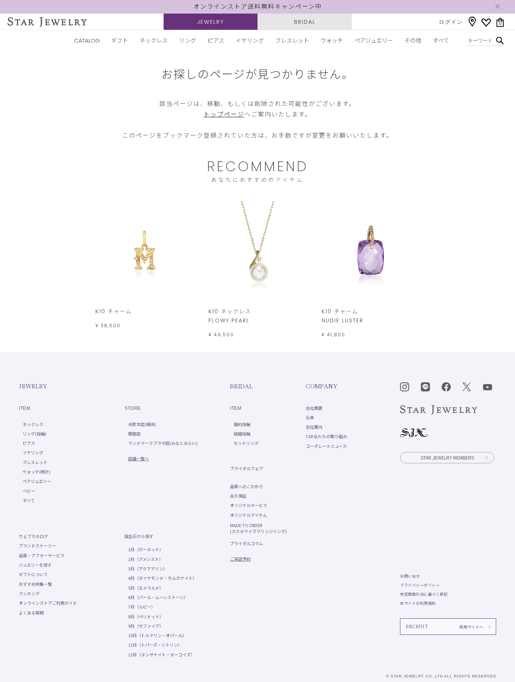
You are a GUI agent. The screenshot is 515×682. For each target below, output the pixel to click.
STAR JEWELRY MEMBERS (447, 457)
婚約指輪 (242, 424)
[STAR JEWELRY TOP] (47, 22)
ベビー (29, 491)
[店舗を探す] (472, 22)
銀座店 (134, 434)
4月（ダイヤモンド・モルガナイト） (162, 578)
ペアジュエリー (373, 40)
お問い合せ (410, 576)
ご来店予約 (240, 559)
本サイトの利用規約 (418, 603)
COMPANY (321, 386)
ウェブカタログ (33, 536)
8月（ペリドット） (146, 616)
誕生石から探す (138, 536)
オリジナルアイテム (248, 515)
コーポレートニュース (326, 446)
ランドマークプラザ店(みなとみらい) (163, 443)
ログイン (451, 22)
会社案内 (314, 427)
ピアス (215, 40)
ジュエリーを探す (35, 565)
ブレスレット (292, 40)
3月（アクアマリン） (147, 569)
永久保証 (238, 496)
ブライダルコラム (246, 543)
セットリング (246, 443)
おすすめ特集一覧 (35, 584)
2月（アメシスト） (145, 559)
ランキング (29, 593)
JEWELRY (210, 22)
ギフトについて (33, 574)
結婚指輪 (242, 434)
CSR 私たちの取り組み (326, 436)
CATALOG (87, 40)
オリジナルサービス (248, 505)
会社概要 (314, 408)
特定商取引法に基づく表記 (424, 594)
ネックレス (153, 40)
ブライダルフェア (246, 468)
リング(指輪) (34, 434)
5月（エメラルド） (146, 588)
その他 (413, 40)
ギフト (119, 40)
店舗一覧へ (138, 458)
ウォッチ (331, 40)
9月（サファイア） (146, 626)
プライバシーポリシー (420, 585)
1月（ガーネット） (146, 549)
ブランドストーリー (37, 546)
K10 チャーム (113, 311)
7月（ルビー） (141, 607)
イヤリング (250, 40)
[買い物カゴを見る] (500, 22)
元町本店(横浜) (142, 424)
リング (187, 40)
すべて (441, 40)
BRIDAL (305, 22)
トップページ (224, 114)
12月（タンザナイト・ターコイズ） (161, 654)
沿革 (310, 417)
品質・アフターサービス (41, 555)
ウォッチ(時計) (37, 472)
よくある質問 (31, 613)
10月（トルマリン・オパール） (157, 635)
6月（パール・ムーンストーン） (158, 597)
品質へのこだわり (246, 486)
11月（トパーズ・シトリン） (155, 645)
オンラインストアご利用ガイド (48, 603)
